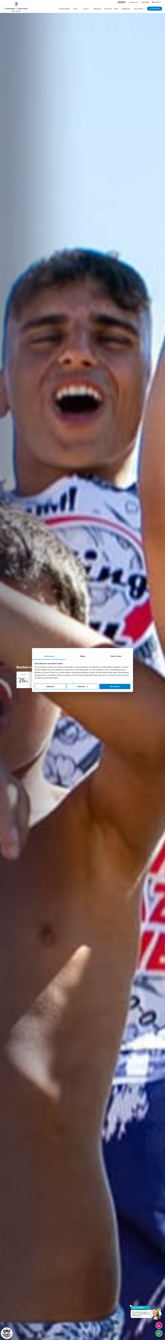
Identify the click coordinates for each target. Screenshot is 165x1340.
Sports (86, 9)
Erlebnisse (108, 9)
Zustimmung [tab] (49, 656)
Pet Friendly (138, 9)
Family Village (64, 9)
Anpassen (81, 686)
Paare (75, 9)
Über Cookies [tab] (116, 656)
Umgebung (125, 9)
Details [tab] (82, 656)
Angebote (97, 9)
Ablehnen (50, 686)
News (116, 9)
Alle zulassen (115, 686)
